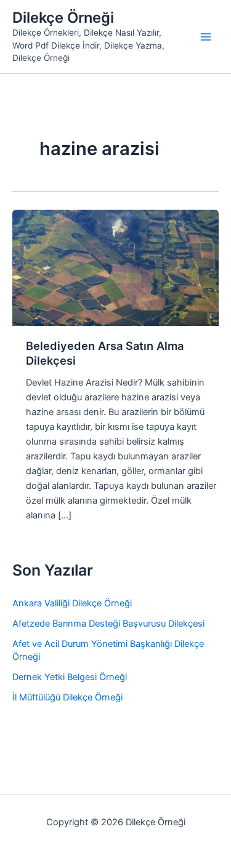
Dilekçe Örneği (63, 17)
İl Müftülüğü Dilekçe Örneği (67, 697)
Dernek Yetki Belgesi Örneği (69, 677)
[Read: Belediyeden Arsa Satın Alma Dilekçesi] (115, 266)
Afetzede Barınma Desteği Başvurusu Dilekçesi (108, 623)
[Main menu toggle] (206, 37)
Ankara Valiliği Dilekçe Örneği (72, 603)
